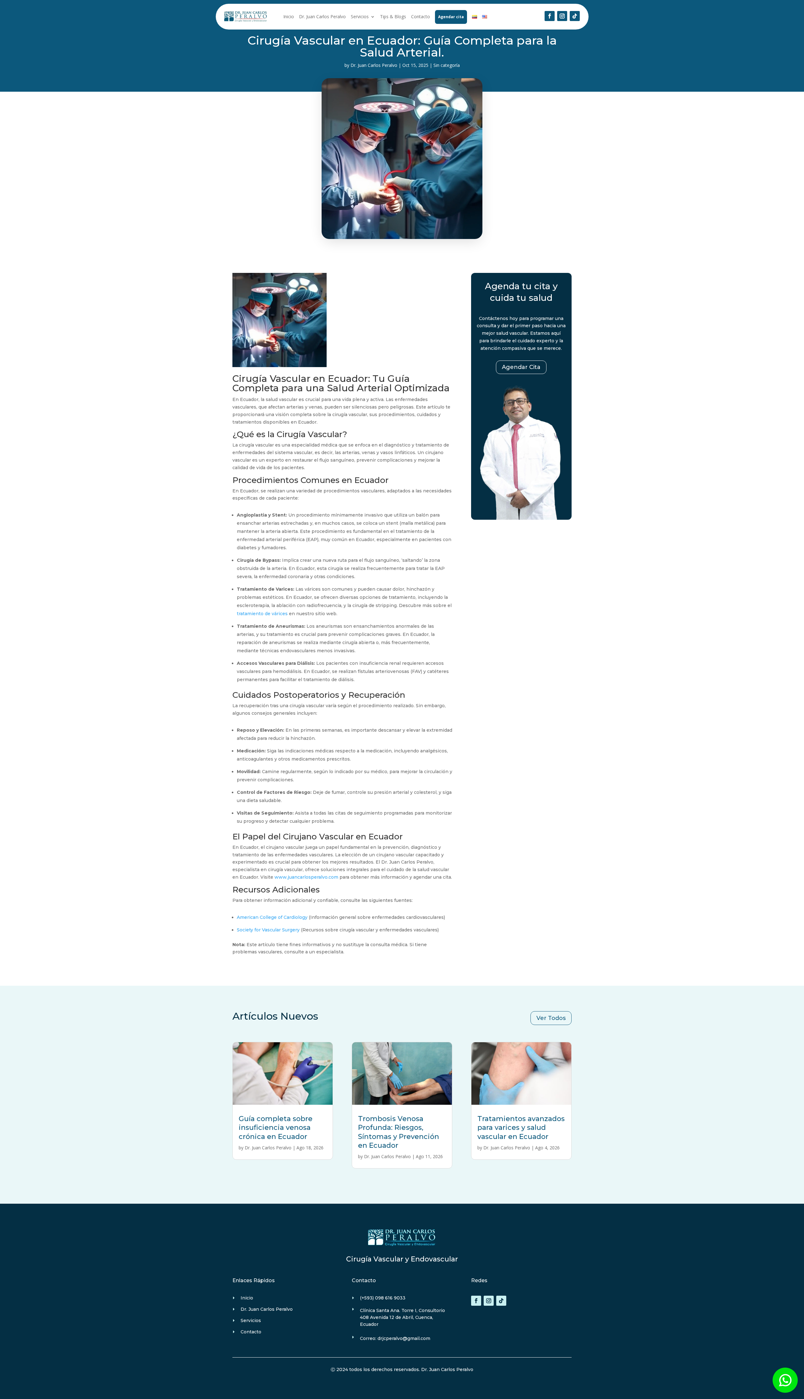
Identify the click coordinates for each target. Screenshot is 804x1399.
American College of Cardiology (272, 917)
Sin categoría (446, 65)
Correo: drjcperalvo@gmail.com (395, 1338)
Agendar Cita (521, 367)
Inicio (288, 16)
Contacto (420, 16)
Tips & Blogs (393, 16)
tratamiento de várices (262, 613)
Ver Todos (551, 1018)
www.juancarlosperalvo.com (306, 877)
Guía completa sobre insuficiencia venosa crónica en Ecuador (275, 1127)
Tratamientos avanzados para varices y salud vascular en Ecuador (521, 1127)
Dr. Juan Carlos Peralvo (322, 16)
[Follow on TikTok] (575, 16)
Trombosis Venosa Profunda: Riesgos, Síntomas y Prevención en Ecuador (398, 1132)
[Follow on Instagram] (562, 16)
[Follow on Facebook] (550, 16)
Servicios (360, 16)
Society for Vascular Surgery (268, 930)
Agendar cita (451, 16)
